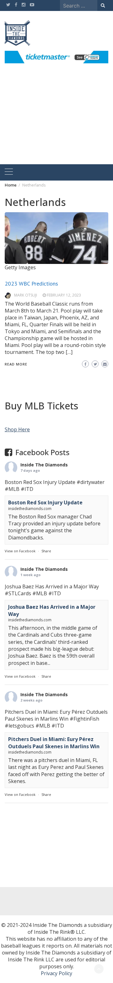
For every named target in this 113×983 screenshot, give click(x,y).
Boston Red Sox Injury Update (45, 502)
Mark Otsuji (25, 295)
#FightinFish (84, 718)
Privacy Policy (56, 973)
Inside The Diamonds (44, 465)
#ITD (27, 489)
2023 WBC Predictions (31, 283)
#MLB (12, 489)
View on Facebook (20, 551)
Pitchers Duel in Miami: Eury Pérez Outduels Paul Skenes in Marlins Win (54, 742)
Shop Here (17, 429)
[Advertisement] (56, 121)
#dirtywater (91, 482)
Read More (16, 364)
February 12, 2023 (64, 295)
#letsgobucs (19, 725)
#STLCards (18, 593)
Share (46, 551)
